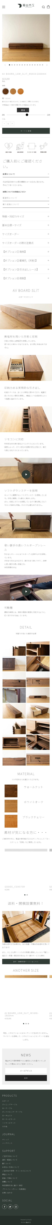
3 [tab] (28, 1023)
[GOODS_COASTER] (26, 867)
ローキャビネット (9, 1119)
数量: (3, 119)
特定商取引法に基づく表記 (12, 1185)
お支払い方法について (10, 1167)
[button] (26, 174)
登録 (26, 1078)
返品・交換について (9, 1178)
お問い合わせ (7, 1192)
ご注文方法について (9, 1156)
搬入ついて (6, 1163)
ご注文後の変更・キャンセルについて (16, 1171)
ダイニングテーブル (9, 1104)
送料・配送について (9, 1160)
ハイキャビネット (9, 1123)
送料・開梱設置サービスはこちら (26, 962)
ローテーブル (7, 1108)
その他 (4, 1126)
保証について (7, 1174)
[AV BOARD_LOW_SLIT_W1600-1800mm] (26, 993)
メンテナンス (7, 1143)
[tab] (9, 64)
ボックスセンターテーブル (12, 1112)
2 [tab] (27, 894)
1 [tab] (24, 894)
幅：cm (21, 101)
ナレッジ (5, 1139)
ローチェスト (7, 1115)
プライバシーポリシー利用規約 (14, 1189)
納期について (7, 1181)
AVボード (5, 1101)
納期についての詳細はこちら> (14, 191)
